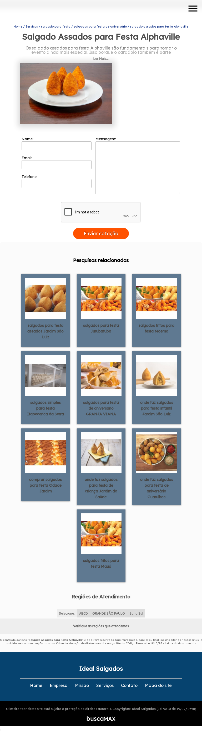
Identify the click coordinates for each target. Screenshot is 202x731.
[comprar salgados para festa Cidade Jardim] (45, 452)
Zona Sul (136, 613)
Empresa (59, 685)
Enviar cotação (101, 233)
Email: (27, 157)
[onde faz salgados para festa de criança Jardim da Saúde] (101, 452)
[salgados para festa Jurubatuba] (101, 298)
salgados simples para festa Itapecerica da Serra (45, 408)
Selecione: (67, 613)
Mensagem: (106, 139)
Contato (129, 685)
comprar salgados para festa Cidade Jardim (45, 485)
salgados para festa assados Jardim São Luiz (45, 331)
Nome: (28, 139)
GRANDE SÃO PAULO (108, 613)
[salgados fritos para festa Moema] (156, 298)
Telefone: (30, 176)
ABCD (83, 613)
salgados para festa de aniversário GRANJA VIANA (101, 408)
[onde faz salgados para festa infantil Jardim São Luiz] (156, 375)
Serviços (105, 685)
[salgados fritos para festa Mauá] (101, 533)
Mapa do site (158, 685)
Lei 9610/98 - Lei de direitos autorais (171, 643)
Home (36, 685)
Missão (82, 685)
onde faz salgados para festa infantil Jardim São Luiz (156, 408)
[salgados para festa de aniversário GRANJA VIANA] (101, 375)
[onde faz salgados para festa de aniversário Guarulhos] (156, 452)
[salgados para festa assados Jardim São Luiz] (45, 298)
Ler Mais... (101, 59)
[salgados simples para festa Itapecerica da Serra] (45, 375)
